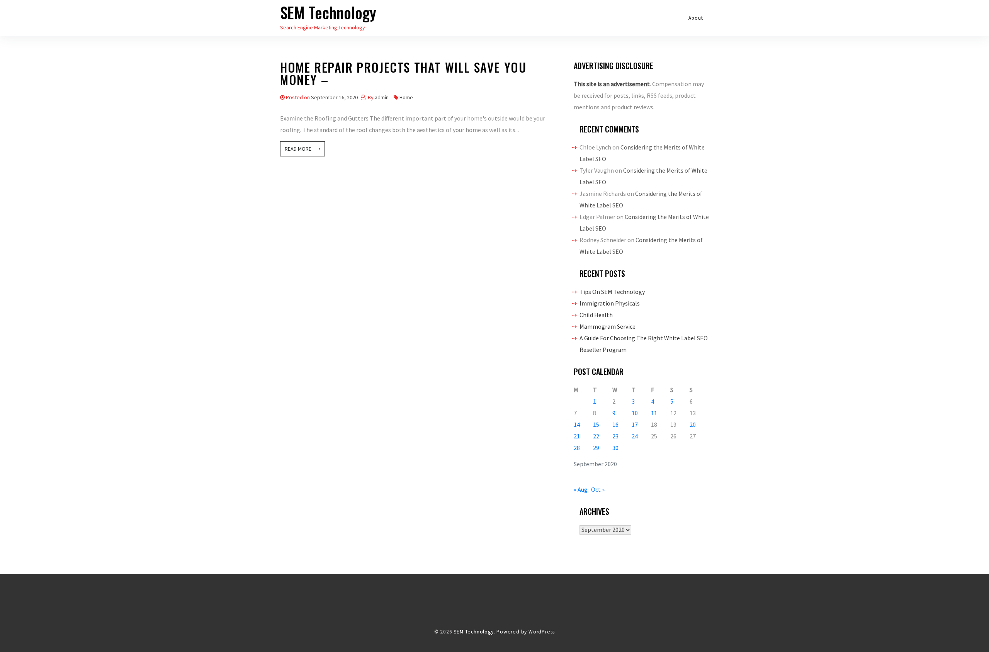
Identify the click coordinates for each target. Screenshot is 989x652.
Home (406, 97)
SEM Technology (328, 12)
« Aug (581, 489)
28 (577, 448)
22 (596, 436)
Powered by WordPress (525, 631)
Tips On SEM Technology (612, 291)
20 (693, 424)
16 (615, 424)
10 (635, 413)
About (696, 18)
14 (577, 424)
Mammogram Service (607, 326)
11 (654, 413)
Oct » (598, 489)
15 (596, 424)
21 (577, 436)
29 (596, 448)
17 (635, 424)
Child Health (596, 315)
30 (615, 448)
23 (615, 436)
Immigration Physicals (609, 303)
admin (382, 97)
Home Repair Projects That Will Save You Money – (403, 74)
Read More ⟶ (302, 148)
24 (635, 436)
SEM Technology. (474, 631)
